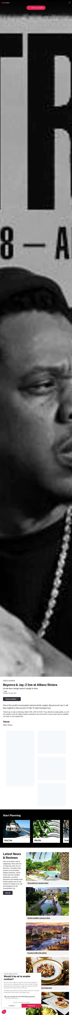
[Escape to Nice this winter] (47, 939)
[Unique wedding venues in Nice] (47, 904)
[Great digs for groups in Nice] (47, 869)
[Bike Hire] (46, 831)
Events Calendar (9, 680)
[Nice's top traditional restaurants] (47, 973)
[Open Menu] (69, 3)
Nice (5, 691)
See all (6, 893)
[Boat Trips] (16, 831)
